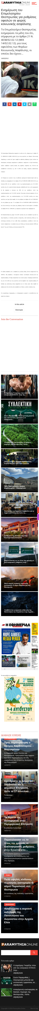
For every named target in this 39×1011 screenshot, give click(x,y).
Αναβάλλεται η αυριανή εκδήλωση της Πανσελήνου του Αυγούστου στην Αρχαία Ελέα (18, 915)
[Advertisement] (19, 132)
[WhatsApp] (34, 104)
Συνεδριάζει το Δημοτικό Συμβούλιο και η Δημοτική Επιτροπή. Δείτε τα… (19, 512)
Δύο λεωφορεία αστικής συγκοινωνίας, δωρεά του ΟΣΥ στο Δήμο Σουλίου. (18, 462)
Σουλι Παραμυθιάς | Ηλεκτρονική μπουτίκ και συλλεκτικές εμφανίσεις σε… (25, 979)
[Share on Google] (9, 104)
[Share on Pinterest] (19, 104)
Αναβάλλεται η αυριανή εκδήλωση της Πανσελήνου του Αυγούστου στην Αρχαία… (19, 611)
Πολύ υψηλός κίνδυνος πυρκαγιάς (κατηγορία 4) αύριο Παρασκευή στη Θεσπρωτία (17, 585)
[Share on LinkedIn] (14, 104)
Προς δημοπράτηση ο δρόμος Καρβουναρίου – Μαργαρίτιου (15, 487)
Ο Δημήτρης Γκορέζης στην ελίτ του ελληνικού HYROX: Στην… (24, 967)
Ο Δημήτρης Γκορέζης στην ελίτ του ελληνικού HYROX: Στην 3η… (17, 394)
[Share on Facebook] (4, 104)
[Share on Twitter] (24, 104)
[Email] (29, 104)
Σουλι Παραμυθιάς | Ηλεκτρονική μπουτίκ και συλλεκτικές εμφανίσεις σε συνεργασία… (19, 417)
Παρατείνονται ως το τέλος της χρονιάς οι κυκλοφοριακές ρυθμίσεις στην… (19, 561)
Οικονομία (19, 310)
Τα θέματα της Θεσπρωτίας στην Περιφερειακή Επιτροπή (16, 536)
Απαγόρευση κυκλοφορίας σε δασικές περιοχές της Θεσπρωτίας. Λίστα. (17, 443)
